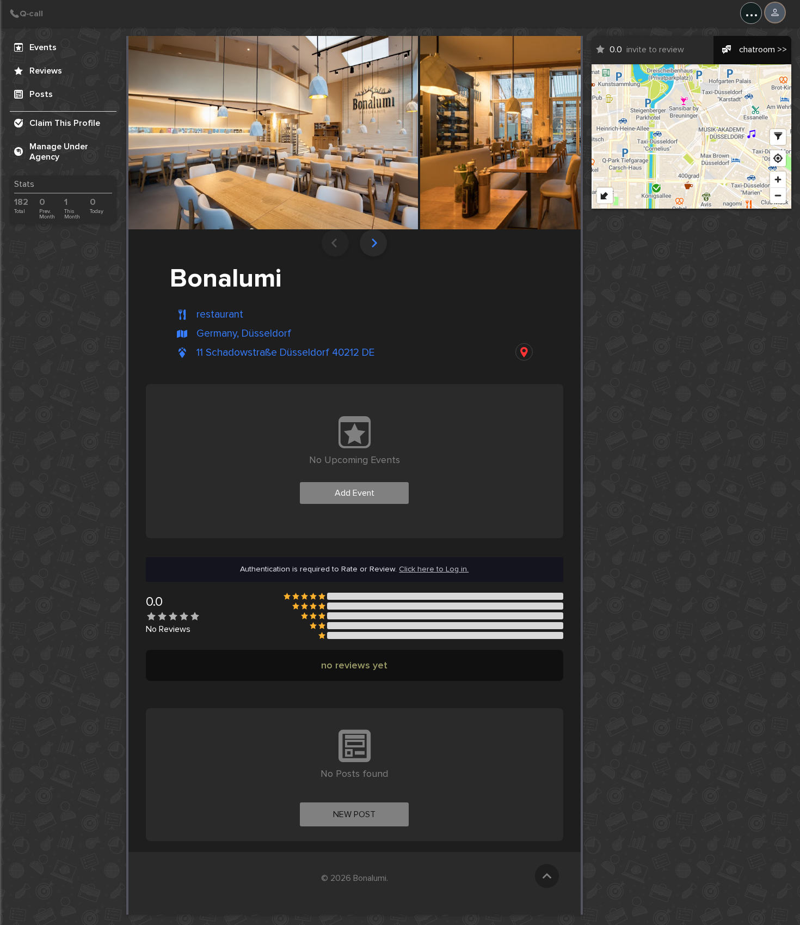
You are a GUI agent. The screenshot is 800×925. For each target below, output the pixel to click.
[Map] (692, 136)
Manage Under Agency (58, 151)
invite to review (647, 49)
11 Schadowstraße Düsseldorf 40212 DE (285, 352)
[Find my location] (778, 158)
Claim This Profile (64, 123)
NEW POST (354, 814)
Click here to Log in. (434, 569)
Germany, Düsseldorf (243, 333)
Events (43, 47)
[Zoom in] (778, 179)
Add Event (354, 493)
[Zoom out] (778, 195)
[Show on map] (524, 352)
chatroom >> (763, 49)
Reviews (45, 70)
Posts (41, 94)
